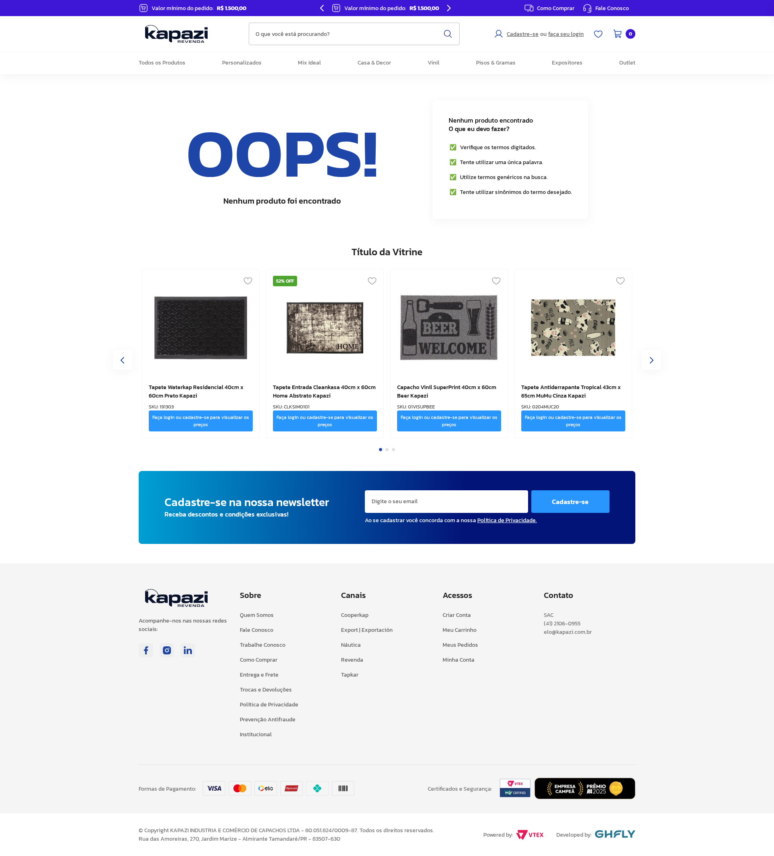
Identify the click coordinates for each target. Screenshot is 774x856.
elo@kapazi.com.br (568, 632)
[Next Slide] (448, 8)
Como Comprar (555, 8)
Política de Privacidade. (507, 520)
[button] (606, 8)
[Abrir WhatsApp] (754, 835)
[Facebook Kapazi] (146, 655)
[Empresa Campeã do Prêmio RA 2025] (585, 797)
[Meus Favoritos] (598, 34)
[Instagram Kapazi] (167, 655)
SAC (548, 615)
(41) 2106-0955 (562, 623)
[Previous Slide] (322, 8)
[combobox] (354, 34)
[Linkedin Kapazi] (188, 655)
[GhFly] (615, 834)
